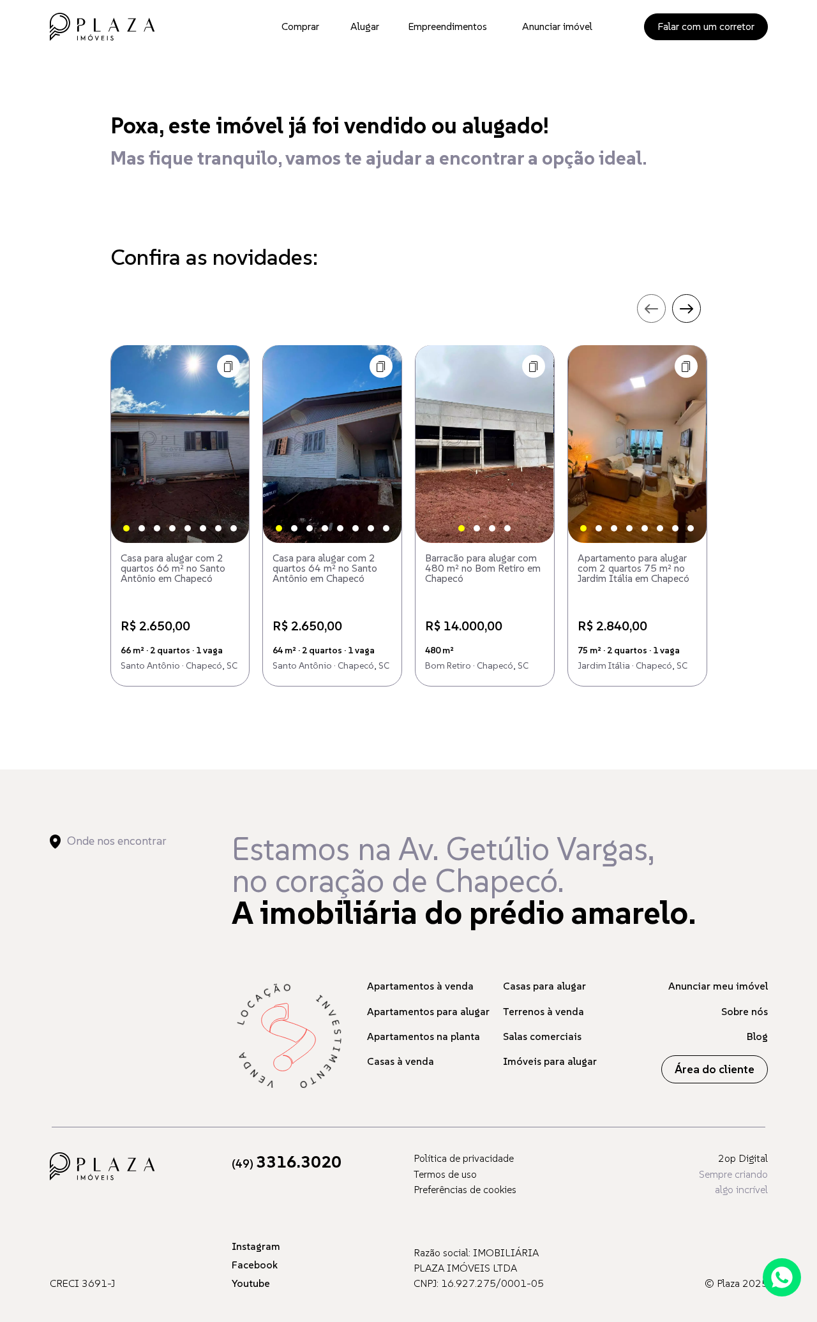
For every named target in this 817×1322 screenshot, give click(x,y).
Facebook (255, 1264)
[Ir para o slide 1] (126, 528)
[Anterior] (131, 444)
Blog (757, 1036)
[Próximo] (228, 444)
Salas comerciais (542, 1036)
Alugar (364, 26)
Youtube (251, 1283)
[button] (228, 366)
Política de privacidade (464, 1158)
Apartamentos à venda (420, 985)
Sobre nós (744, 1011)
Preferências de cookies (465, 1189)
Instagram (256, 1246)
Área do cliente (714, 1069)
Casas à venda (400, 1061)
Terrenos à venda (543, 1011)
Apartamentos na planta (423, 1036)
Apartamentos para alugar (428, 1011)
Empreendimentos (447, 26)
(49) (286, 1163)
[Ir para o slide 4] (172, 528)
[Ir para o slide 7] (218, 528)
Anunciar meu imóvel (718, 985)
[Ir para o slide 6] (203, 528)
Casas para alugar (544, 985)
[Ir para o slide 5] (187, 528)
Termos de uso (445, 1174)
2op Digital (743, 1158)
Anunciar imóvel (557, 26)
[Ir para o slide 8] (233, 528)
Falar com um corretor (705, 26)
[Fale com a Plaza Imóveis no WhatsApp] (782, 1277)
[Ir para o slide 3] (157, 528)
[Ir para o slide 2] (141, 528)
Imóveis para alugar (550, 1061)
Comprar (300, 26)
